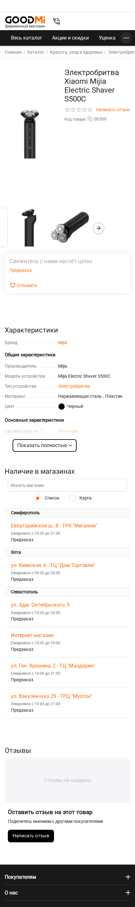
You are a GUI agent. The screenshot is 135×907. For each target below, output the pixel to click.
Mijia (62, 342)
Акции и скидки (70, 38)
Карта (85, 497)
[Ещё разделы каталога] (126, 38)
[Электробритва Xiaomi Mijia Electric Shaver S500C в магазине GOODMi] (30, 134)
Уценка (107, 38)
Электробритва (74, 386)
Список (52, 497)
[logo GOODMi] (25, 22)
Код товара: (75, 119)
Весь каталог (26, 38)
